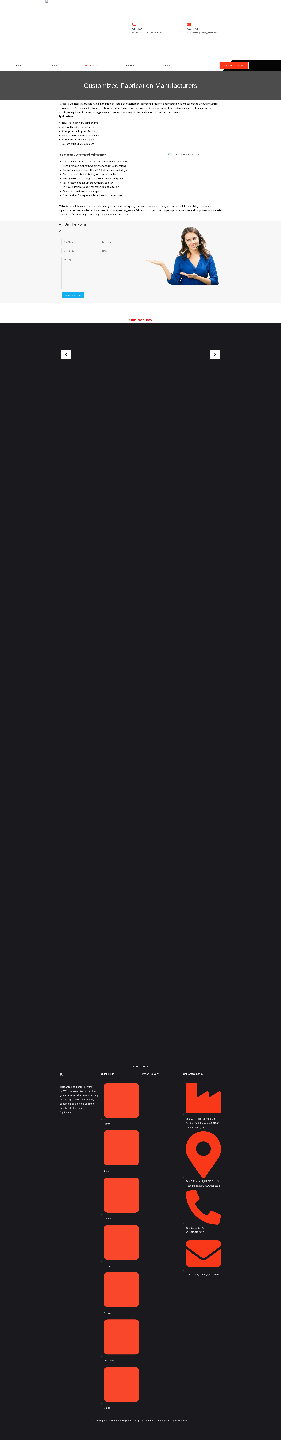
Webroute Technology (155, 1420)
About (54, 65)
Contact (167, 65)
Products (90, 65)
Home (19, 65)
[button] (91, 65)
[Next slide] (215, 354)
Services (130, 65)
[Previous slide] (66, 354)
